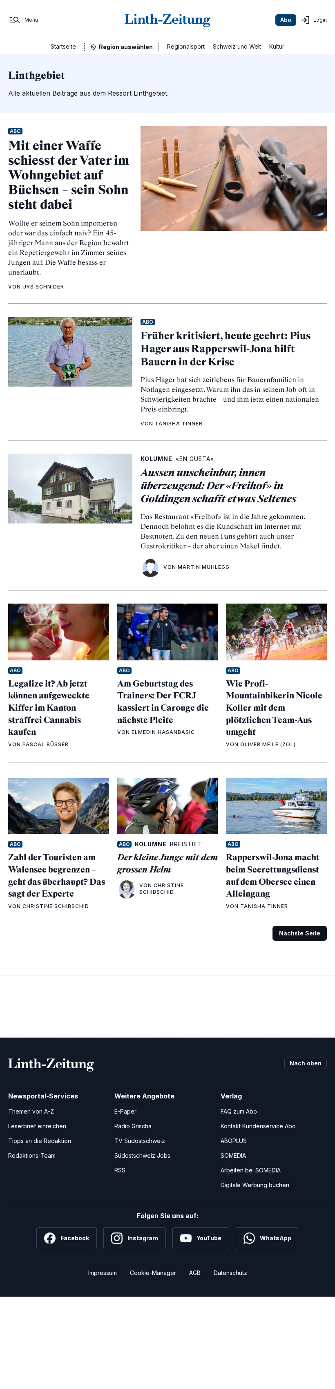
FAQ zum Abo (239, 1111)
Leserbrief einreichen (37, 1126)
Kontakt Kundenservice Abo (258, 1126)
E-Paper (125, 1111)
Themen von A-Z (31, 1111)
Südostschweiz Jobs (142, 1155)
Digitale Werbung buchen (255, 1184)
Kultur (276, 46)
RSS (119, 1170)
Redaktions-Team (32, 1155)
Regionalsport (186, 46)
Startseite (63, 46)
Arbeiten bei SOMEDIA (251, 1170)
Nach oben (306, 1063)
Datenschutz (230, 1272)
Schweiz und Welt (237, 46)
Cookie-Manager (153, 1272)
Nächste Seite (299, 933)
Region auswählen (126, 46)
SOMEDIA (233, 1155)
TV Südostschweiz (139, 1140)
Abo (285, 19)
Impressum (102, 1272)
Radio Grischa (133, 1126)
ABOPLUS (234, 1140)
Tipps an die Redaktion (39, 1140)
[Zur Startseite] (167, 20)
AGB (195, 1272)
